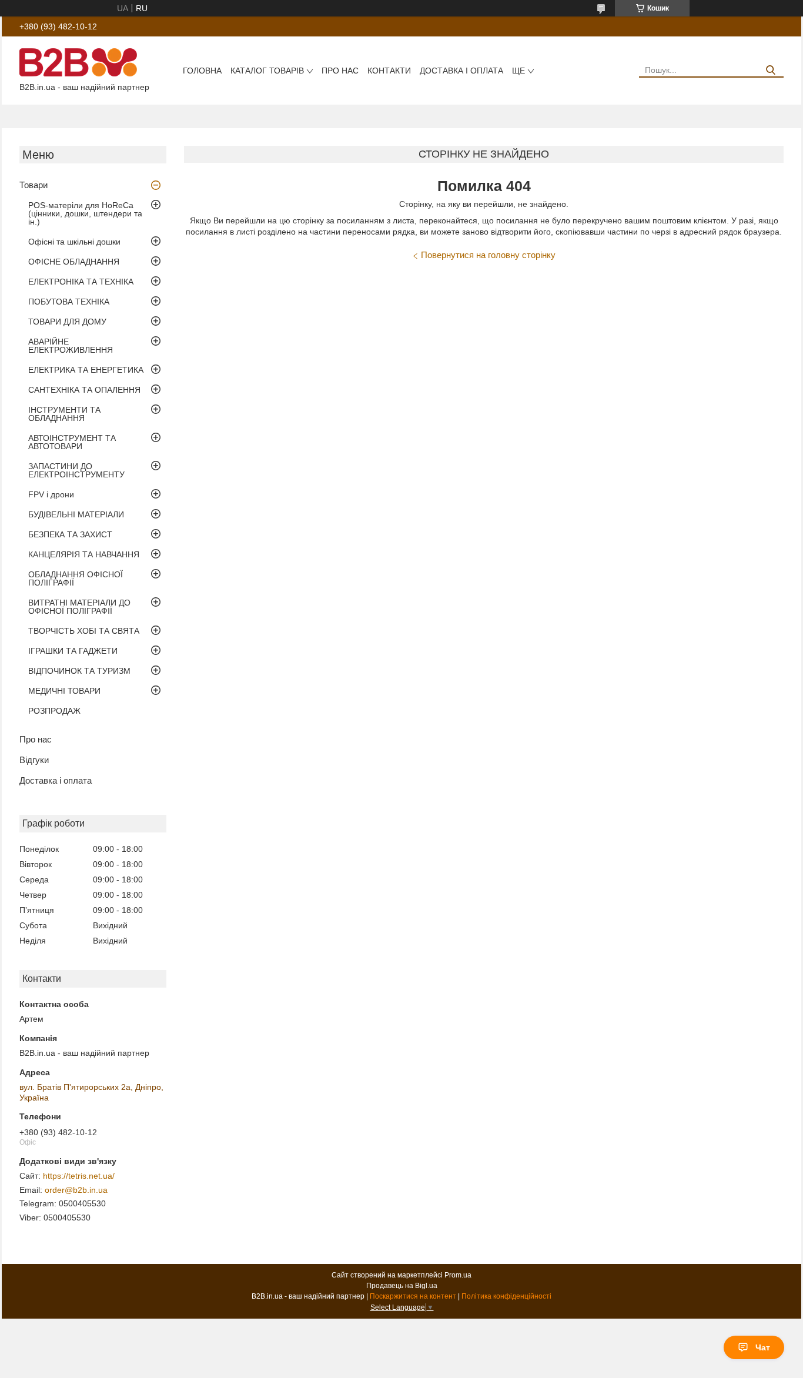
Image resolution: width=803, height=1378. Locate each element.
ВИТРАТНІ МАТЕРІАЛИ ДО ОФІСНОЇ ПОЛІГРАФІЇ (79, 607)
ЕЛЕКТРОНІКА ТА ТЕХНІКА (80, 281)
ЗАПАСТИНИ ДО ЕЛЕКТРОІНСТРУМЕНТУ (76, 470)
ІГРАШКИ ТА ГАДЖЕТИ (73, 650)
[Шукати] (770, 70)
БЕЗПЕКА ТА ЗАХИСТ (70, 534)
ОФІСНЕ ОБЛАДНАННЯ (73, 261)
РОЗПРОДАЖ (54, 710)
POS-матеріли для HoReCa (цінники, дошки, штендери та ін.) (85, 213)
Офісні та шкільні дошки (74, 241)
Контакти (389, 70)
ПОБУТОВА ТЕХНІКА (68, 301)
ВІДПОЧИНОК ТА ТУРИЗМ (79, 670)
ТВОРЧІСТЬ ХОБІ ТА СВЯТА (83, 631)
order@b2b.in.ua (76, 1190)
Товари (33, 185)
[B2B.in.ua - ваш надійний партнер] (78, 61)
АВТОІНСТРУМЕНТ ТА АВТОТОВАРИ (72, 442)
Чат (762, 1347)
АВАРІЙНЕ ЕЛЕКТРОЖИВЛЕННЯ (70, 345)
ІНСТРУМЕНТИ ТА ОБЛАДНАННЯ (64, 414)
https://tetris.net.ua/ (79, 1175)
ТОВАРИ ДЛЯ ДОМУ (67, 321)
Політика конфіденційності (506, 1296)
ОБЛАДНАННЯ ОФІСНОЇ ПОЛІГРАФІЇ (75, 578)
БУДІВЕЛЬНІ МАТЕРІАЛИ (76, 514)
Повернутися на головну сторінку (488, 255)
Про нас (340, 70)
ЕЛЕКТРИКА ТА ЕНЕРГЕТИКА (85, 369)
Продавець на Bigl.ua (401, 1286)
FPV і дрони (51, 494)
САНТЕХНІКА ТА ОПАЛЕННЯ (84, 389)
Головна (202, 70)
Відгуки (34, 760)
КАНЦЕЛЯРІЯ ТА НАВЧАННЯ (83, 554)
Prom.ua (457, 1275)
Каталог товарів (267, 70)
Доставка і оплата (461, 70)
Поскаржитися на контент (413, 1296)
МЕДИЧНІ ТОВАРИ (64, 690)
